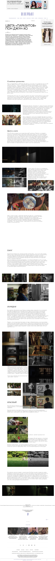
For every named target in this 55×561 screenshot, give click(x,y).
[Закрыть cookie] (47, 560)
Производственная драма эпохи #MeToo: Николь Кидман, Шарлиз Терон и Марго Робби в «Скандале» (43, 538)
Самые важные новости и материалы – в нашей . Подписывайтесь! (28, 511)
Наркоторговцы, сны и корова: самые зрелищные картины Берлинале (13, 537)
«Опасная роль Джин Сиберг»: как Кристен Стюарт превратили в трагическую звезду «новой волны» (23, 538)
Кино (14, 535)
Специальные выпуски (12, 18)
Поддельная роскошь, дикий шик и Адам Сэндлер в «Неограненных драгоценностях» (33, 538)
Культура (11, 535)
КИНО (29, 521)
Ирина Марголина (7, 32)
